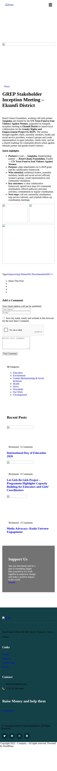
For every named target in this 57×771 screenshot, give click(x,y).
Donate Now (8, 710)
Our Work (18, 392)
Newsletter (18, 389)
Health (16, 383)
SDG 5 (49, 274)
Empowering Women (17, 274)
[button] (50, 5)
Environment (19, 375)
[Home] (9, 5)
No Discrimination (37, 274)
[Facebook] (12, 736)
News (7, 86)
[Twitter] (4, 736)
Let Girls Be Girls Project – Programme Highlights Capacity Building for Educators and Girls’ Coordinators (28, 485)
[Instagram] (19, 736)
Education (18, 372)
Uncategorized (20, 394)
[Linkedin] (27, 736)
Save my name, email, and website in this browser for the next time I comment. (28, 319)
